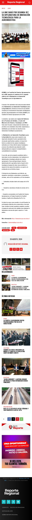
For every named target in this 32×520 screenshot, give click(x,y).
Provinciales (7, 406)
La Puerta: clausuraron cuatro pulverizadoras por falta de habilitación (19, 279)
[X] (17, 249)
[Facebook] (11, 249)
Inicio (3, 8)
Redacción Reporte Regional (18, 244)
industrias (6, 230)
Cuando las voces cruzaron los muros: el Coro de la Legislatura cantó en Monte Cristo (14, 351)
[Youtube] (21, 249)
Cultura (6, 348)
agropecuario (22, 228)
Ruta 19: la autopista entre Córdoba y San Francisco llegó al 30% (16, 409)
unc (13, 230)
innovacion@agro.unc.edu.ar (15, 222)
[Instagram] (14, 249)
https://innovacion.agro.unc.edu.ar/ (21, 218)
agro (14, 228)
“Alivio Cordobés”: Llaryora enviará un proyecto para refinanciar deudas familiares (20, 288)
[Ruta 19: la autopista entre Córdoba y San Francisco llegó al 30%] (16, 395)
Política (14, 284)
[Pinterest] (17, 419)
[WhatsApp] (21, 419)
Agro (9, 8)
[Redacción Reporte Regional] (6, 244)
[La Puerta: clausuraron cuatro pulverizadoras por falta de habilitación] (6, 278)
